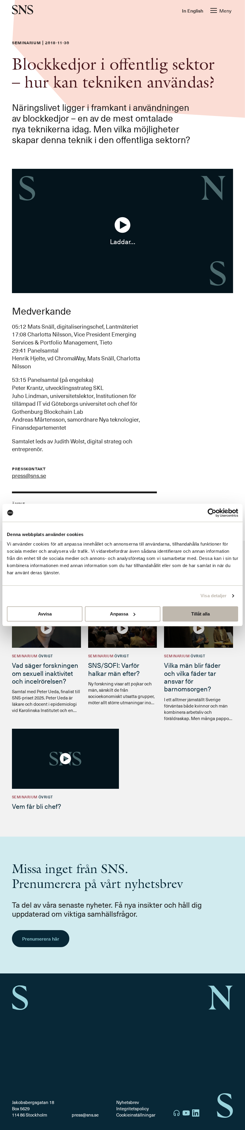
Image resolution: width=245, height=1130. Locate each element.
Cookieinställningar (135, 1114)
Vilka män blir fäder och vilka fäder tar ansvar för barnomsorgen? (192, 676)
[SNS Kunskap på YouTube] (186, 1113)
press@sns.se (29, 475)
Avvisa (45, 613)
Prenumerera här (40, 938)
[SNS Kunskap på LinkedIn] (195, 1113)
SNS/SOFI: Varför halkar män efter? (114, 669)
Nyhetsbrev (127, 1102)
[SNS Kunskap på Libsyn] (176, 1113)
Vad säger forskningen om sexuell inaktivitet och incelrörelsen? (45, 673)
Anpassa (119, 613)
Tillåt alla (200, 613)
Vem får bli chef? (36, 806)
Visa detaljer (213, 595)
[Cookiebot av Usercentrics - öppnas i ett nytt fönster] (212, 512)
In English (192, 10)
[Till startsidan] (22, 10)
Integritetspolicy (132, 1108)
